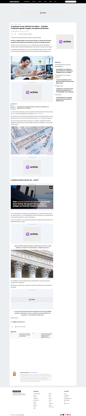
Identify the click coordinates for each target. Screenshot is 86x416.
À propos (65, 393)
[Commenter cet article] (15, 34)
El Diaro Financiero (38, 113)
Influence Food (66, 403)
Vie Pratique (51, 403)
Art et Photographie (36, 393)
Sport (50, 402)
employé (29, 45)
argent (40, 118)
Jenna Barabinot (15, 31)
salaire (14, 113)
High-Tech (35, 405)
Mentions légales (67, 400)
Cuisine (45, 1)
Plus (55, 1)
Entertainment (27, 1)
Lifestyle (34, 1)
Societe (15, 24)
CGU (64, 402)
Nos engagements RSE (68, 398)
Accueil (12, 24)
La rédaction (66, 397)
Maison (50, 1)
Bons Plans (35, 397)
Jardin (34, 408)
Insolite (39, 1)
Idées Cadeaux (51, 406)
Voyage (50, 405)
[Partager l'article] (12, 34)
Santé (50, 397)
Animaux (34, 395)
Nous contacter (66, 395)
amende (22, 215)
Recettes (34, 403)
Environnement (36, 400)
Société (50, 400)
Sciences (50, 398)
